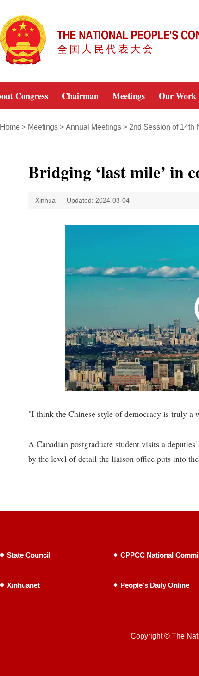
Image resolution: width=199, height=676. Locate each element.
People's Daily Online (154, 585)
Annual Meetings (93, 127)
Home (10, 127)
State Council (28, 555)
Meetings (43, 127)
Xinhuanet (23, 585)
